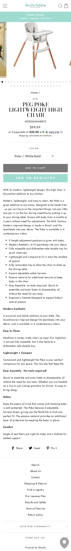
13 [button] (39, 82)
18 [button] (54, 82)
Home (34, 93)
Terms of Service (35, 508)
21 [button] (63, 82)
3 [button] (9, 82)
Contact (35, 477)
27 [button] (21, 86)
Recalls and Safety (35, 502)
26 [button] (18, 86)
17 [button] (51, 82)
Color (34, 148)
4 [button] (12, 82)
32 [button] (36, 86)
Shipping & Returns (35, 483)
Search (35, 465)
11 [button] (33, 82)
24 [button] (12, 86)
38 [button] (54, 86)
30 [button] (30, 86)
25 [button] (15, 86)
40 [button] (60, 86)
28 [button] (24, 86)
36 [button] (48, 86)
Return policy (35, 515)
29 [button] (27, 86)
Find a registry (35, 490)
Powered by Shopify (35, 547)
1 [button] (2, 82)
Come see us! (35, 537)
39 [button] (57, 86)
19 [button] (57, 82)
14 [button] (42, 82)
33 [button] (39, 86)
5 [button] (15, 82)
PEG (35, 99)
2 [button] (6, 82)
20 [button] (60, 82)
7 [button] (21, 82)
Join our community (35, 526)
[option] (35, 17)
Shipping (23, 135)
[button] (35, 132)
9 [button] (27, 82)
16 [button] (48, 82)
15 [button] (45, 82)
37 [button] (51, 86)
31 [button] (33, 86)
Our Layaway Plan (35, 496)
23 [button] (69, 82)
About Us (35, 471)
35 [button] (45, 86)
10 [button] (30, 82)
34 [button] (42, 86)
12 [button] (36, 82)
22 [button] (66, 82)
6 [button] (18, 82)
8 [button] (24, 82)
